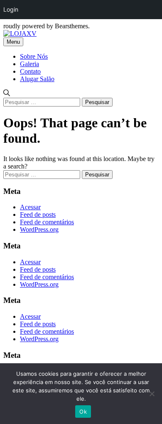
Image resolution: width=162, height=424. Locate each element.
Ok (83, 411)
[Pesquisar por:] (42, 101)
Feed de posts (38, 214)
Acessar (30, 207)
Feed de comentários (47, 222)
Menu (13, 42)
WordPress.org (39, 229)
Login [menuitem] (10, 9)
